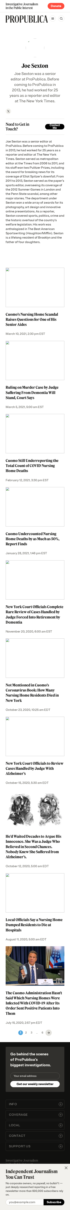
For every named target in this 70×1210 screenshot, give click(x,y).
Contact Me (55, 126)
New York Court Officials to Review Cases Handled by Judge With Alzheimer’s (34, 768)
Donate (56, 6)
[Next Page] (49, 1033)
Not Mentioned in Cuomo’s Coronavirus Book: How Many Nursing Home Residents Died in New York (32, 693)
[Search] (61, 18)
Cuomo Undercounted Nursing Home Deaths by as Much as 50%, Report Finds (33, 538)
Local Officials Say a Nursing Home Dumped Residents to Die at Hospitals (34, 924)
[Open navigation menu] (53, 18)
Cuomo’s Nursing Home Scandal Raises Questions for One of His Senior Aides (32, 319)
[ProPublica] (27, 19)
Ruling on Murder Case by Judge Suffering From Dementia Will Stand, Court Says (32, 392)
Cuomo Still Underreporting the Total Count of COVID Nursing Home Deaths (32, 465)
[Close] (66, 1168)
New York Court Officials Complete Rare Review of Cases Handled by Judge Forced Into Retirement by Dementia (34, 614)
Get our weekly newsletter (35, 1084)
